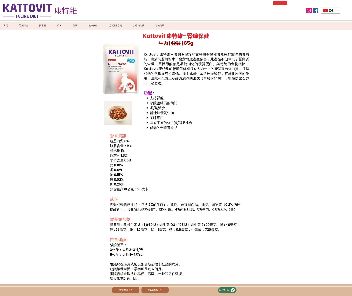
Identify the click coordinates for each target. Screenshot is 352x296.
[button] (27, 25)
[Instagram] (309, 10)
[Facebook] (315, 10)
